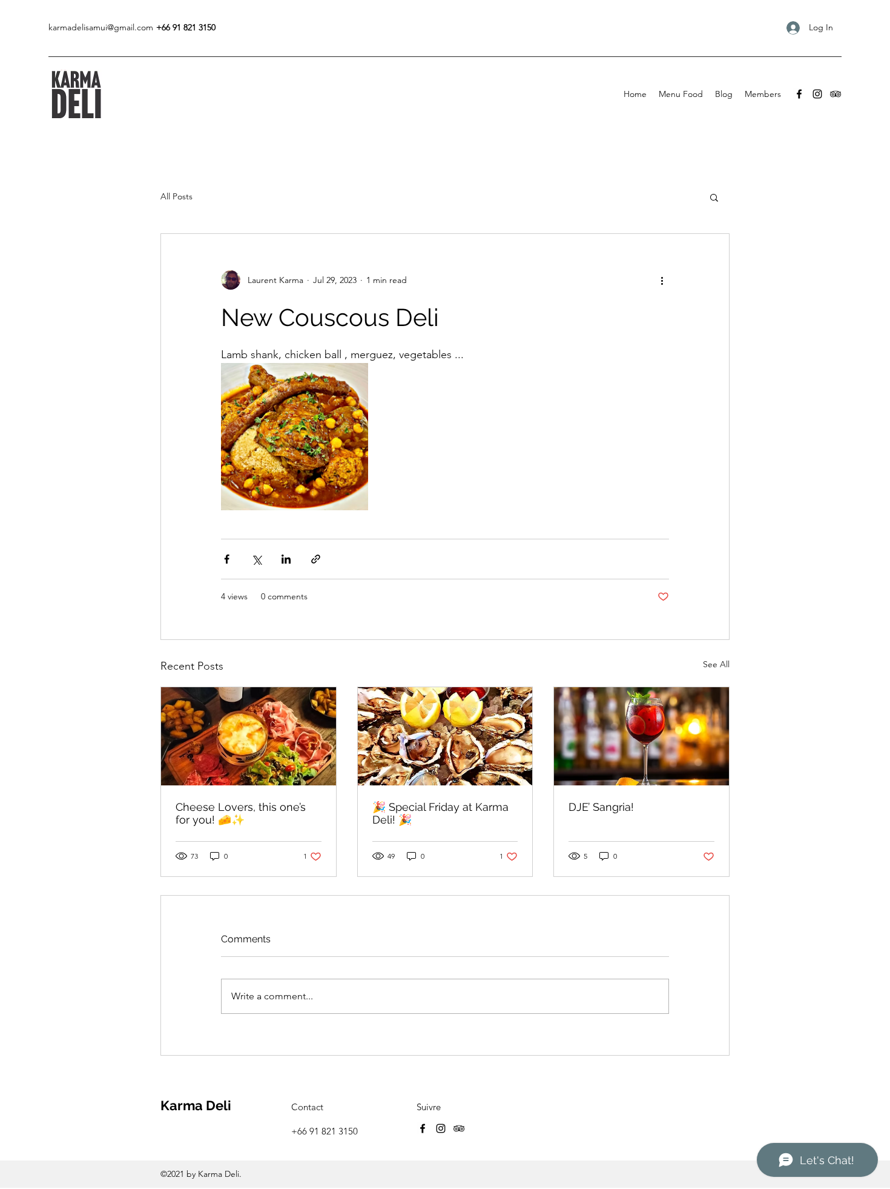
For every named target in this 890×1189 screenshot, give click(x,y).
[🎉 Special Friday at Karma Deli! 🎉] (445, 736)
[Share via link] (315, 559)
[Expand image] (294, 436)
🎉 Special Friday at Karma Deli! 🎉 (440, 813)
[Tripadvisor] (835, 94)
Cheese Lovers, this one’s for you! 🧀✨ (241, 813)
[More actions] (661, 280)
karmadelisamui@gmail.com (100, 27)
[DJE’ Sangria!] (641, 736)
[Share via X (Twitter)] (256, 559)
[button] (714, 197)
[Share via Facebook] (226, 559)
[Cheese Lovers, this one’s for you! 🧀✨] (248, 736)
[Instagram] (817, 94)
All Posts (176, 196)
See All (716, 664)
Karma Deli (195, 1105)
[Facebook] (799, 94)
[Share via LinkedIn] (286, 559)
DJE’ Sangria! (601, 807)
